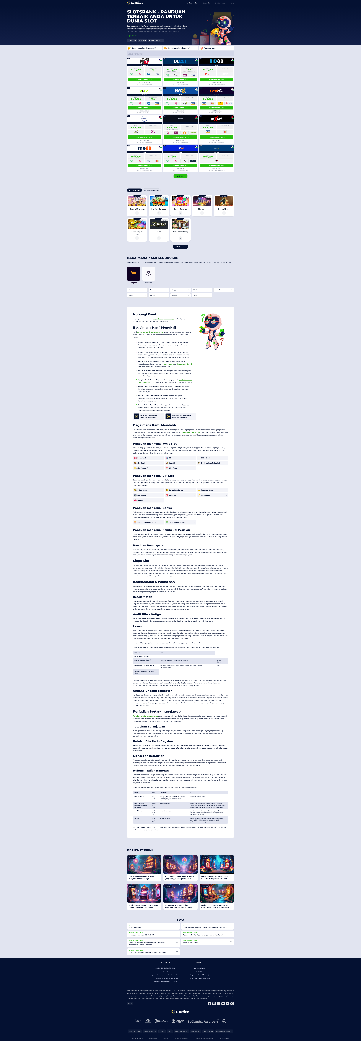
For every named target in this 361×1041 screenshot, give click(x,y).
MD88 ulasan (216, 82)
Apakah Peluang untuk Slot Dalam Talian (165, 975)
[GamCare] (161, 1021)
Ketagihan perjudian (181, 1038)
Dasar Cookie (153, 1038)
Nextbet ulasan (216, 168)
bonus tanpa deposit (184, 364)
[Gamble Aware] (203, 1021)
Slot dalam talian (192, 3)
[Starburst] (202, 205)
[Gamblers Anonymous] (148, 1021)
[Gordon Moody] (178, 1021)
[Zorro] (159, 230)
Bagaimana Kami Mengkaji (199, 975)
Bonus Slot (206, 3)
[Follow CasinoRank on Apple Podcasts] (232, 1003)
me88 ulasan (144, 168)
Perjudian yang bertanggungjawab (145, 716)
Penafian (166, 1038)
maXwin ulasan (216, 140)
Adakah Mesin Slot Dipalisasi (166, 968)
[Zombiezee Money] (180, 230)
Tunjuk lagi (179, 176)
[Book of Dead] (224, 205)
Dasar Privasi (199, 971)
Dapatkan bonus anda (144, 79)
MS (129, 1003)
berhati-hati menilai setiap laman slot (150, 332)
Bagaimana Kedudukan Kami (199, 978)
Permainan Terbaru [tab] (153, 190)
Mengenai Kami (199, 968)
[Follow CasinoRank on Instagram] (214, 1003)
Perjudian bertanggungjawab (203, 1038)
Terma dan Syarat (137, 1038)
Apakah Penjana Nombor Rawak (165, 982)
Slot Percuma (220, 3)
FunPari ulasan (144, 111)
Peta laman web (224, 1038)
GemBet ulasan (180, 140)
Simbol (165, 971)
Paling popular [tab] (135, 190)
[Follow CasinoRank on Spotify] (227, 1003)
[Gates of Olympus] (137, 205)
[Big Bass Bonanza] (159, 205)
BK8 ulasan (180, 111)
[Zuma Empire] (137, 230)
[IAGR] (138, 1021)
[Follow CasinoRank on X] (218, 1003)
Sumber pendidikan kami (191, 432)
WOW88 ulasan (144, 140)
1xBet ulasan (180, 82)
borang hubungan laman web (163, 319)
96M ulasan (180, 168)
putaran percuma (168, 364)
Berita (232, 3)
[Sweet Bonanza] (180, 205)
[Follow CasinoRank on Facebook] (209, 1003)
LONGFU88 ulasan (144, 82)
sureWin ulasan (216, 111)
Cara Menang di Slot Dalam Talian (166, 978)
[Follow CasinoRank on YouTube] (223, 1003)
